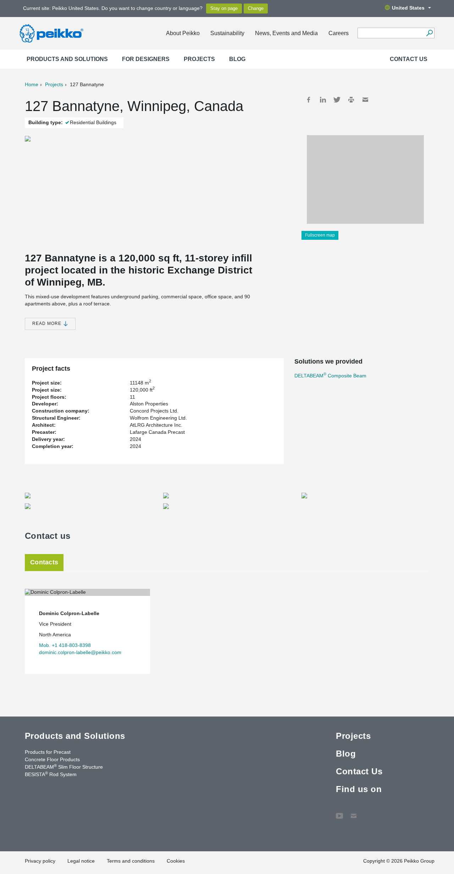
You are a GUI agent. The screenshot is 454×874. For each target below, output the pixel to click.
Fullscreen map (320, 235)
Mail (365, 99)
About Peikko (183, 33)
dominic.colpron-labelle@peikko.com (80, 652)
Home (31, 84)
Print (351, 99)
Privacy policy (40, 861)
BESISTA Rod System (51, 774)
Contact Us (408, 59)
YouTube (339, 812)
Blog (237, 59)
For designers (146, 59)
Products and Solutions (67, 59)
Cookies (176, 861)
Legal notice (81, 861)
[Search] (429, 33)
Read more (47, 323)
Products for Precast (48, 752)
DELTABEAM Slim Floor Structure (64, 766)
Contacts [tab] (44, 562)
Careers (338, 33)
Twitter (336, 99)
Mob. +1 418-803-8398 (65, 645)
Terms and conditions (131, 861)
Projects (199, 59)
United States (408, 8)
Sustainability (227, 33)
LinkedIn (322, 99)
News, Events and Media (286, 33)
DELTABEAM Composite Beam (330, 375)
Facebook (308, 99)
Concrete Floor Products (52, 759)
